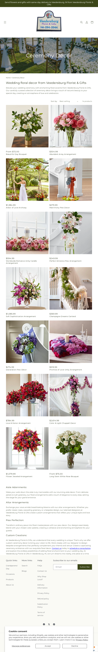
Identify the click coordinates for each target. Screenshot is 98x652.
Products (10, 579)
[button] (5, 22)
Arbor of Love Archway (16, 208)
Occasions (10, 574)
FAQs (39, 566)
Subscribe (85, 567)
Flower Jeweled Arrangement (19, 476)
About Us (10, 585)
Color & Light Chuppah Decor (62, 423)
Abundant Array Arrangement (62, 154)
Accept (48, 646)
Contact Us (42, 571)
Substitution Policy (42, 605)
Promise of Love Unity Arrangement (65, 370)
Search (24, 566)
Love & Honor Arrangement (18, 423)
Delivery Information (42, 586)
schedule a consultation (80, 548)
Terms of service (41, 613)
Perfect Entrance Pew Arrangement (65, 261)
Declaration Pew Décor (16, 370)
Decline (74, 646)
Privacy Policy (82, 640)
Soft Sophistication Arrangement (21, 316)
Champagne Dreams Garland (62, 316)
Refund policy (43, 599)
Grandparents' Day (12, 567)
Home (8, 78)
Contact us (56, 548)
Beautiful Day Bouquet (16, 154)
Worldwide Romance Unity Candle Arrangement (21, 262)
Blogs (24, 571)
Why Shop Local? (41, 578)
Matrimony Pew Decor (59, 208)
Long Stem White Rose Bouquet (64, 476)
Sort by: (54, 101)
